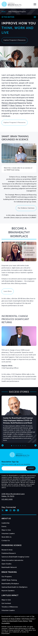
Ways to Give (6, 530)
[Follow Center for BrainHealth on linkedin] (18, 510)
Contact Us (6, 540)
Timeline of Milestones (10, 607)
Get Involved (6, 603)
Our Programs (7, 576)
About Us (6, 518)
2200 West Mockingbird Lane (13, 494)
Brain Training (9, 572)
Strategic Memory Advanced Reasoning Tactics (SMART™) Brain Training (18, 103)
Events (4, 526)
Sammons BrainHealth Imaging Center (15, 557)
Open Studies (6, 564)
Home (4, 11)
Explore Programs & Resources (15, 40)
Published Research (9, 553)
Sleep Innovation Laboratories (12, 560)
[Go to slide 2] (13, 445)
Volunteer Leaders (8, 533)
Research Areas (7, 550)
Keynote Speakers (8, 590)
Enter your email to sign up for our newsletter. (16, 464)
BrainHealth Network (9, 567)
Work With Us (6, 537)
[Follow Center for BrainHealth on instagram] (10, 510)
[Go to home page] (20, 454)
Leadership (5, 523)
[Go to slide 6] (22, 445)
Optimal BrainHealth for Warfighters (14, 587)
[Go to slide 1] (11, 445)
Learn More (8, 291)
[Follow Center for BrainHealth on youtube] (6, 510)
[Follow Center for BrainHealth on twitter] (3, 510)
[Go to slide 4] (18, 445)
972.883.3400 (7, 499)
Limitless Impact (10, 595)
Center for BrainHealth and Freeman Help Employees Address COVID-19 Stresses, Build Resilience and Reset (18, 420)
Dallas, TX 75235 (8, 496)
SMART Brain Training (9, 580)
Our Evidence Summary (26, 208)
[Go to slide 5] (20, 445)
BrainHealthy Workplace (10, 583)
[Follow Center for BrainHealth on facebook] (14, 510)
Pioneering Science (12, 545)
